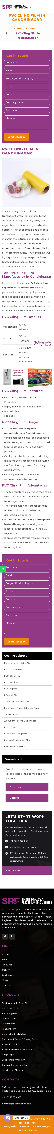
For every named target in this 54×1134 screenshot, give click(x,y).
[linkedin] (12, 937)
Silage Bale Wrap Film (16, 733)
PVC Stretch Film (13, 669)
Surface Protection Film (17, 740)
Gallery (6, 969)
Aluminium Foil (12, 714)
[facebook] (5, 937)
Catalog (15, 797)
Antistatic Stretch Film (16, 701)
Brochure (16, 787)
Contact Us (13, 870)
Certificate (8, 975)
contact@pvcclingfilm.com (24, 847)
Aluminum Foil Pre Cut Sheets (20, 720)
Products (7, 964)
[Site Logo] (16, 6)
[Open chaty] (7, 1118)
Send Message (16, 136)
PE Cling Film (11, 688)
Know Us (6, 959)
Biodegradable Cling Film (17, 663)
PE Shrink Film (11, 695)
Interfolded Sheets (14, 746)
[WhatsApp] (3, 569)
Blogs (5, 980)
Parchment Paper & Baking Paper (22, 707)
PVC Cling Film (12, 675)
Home (5, 954)
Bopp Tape (10, 727)
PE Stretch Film (12, 682)
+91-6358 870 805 (19, 841)
